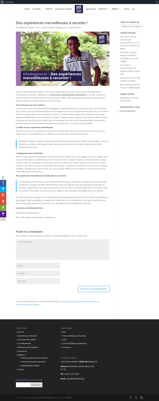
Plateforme (103, 9)
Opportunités (91, 9)
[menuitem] (2, 2)
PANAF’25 (48, 9)
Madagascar (61, 27)
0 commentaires (74, 27)
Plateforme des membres (28, 347)
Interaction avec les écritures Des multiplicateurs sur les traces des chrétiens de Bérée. (130, 42)
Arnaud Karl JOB (45, 397)
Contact (127, 9)
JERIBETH (115, 9)
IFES (64, 332)
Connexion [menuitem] (9, 2)
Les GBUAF (36, 9)
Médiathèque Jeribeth (30, 365)
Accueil (27, 9)
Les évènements (24, 343)
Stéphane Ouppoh (27, 27)
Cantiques (66, 347)
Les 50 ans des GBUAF (27, 339)
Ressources (22, 351)
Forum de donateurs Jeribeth (33, 362)
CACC (64, 339)
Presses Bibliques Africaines (74, 336)
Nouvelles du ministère (63, 9)
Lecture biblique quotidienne (74, 343)
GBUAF (69, 397)
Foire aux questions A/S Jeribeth (34, 358)
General (51, 27)
